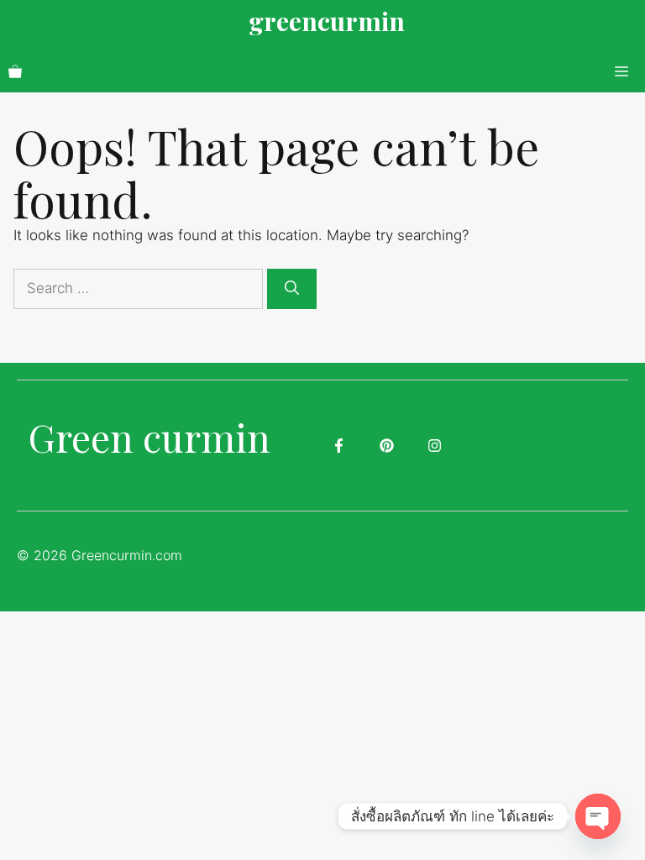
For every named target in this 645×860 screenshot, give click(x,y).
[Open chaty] (598, 816)
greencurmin (327, 21)
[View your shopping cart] (15, 71)
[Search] (292, 289)
